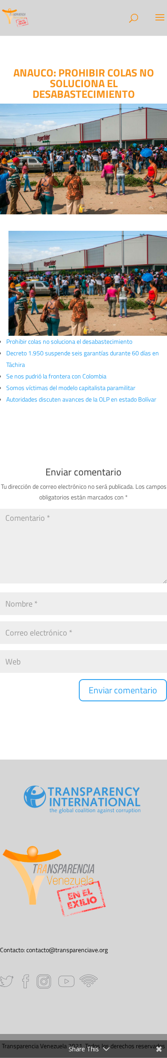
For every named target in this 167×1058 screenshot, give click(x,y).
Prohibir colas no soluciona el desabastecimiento (69, 341)
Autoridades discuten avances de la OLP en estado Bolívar (81, 399)
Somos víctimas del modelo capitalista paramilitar (70, 387)
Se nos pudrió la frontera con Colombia (56, 376)
